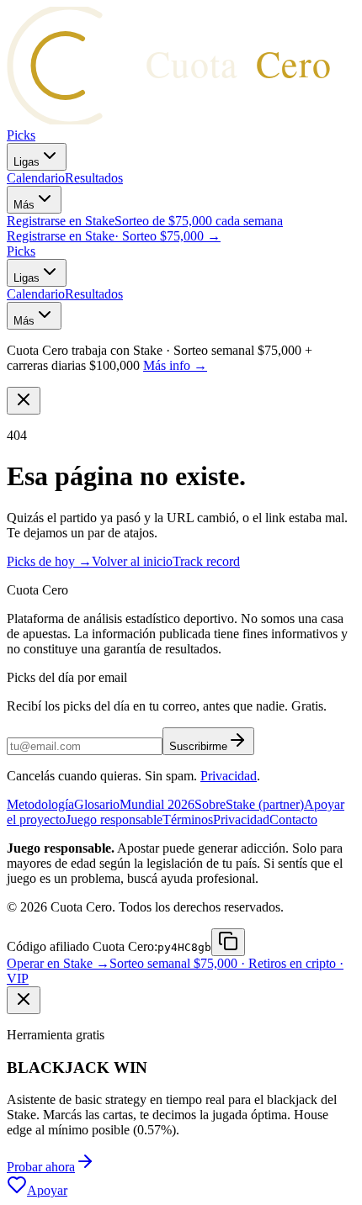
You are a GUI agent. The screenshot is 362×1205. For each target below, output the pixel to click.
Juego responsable (114, 819)
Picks (21, 135)
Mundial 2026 (157, 804)
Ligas (26, 162)
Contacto (293, 819)
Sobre (210, 804)
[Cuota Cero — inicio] (183, 120)
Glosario (97, 804)
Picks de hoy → (49, 561)
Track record (206, 561)
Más (24, 204)
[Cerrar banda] (23, 401)
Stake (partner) (265, 804)
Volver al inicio (132, 561)
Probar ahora (41, 1167)
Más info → (175, 365)
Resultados (94, 178)
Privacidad (228, 776)
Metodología (40, 804)
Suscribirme (198, 746)
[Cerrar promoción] (23, 1000)
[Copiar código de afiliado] (228, 942)
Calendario (36, 178)
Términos (187, 819)
